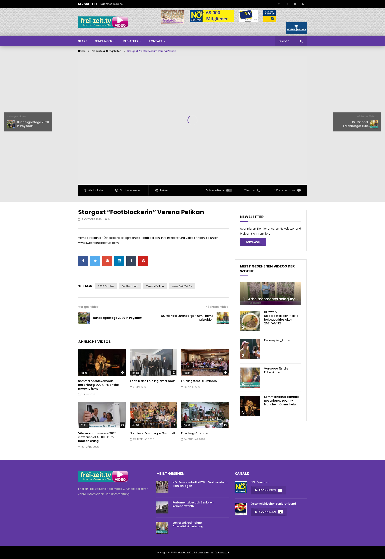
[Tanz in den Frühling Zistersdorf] (153, 362)
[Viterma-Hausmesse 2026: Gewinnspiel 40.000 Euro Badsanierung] (102, 415)
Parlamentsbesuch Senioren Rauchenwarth (193, 504)
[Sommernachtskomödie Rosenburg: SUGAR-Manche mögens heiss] (102, 362)
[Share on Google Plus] (107, 261)
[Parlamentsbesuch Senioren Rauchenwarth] (162, 507)
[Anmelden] (303, 4)
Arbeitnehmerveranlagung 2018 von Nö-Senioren (292, 298)
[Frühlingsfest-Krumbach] (205, 362)
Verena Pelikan (155, 286)
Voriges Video (88, 307)
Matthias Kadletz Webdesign (195, 552)
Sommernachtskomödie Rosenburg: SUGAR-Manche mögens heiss (98, 385)
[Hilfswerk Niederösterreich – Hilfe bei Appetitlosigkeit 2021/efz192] (250, 321)
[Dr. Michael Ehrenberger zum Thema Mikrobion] (223, 318)
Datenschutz (222, 552)
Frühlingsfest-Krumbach (199, 381)
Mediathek (130, 41)
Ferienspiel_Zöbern (278, 340)
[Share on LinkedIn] (119, 261)
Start (82, 41)
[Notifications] (295, 4)
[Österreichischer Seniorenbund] (241, 509)
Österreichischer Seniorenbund (273, 504)
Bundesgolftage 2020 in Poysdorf (117, 318)
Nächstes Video (217, 307)
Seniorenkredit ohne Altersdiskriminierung (187, 525)
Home (82, 51)
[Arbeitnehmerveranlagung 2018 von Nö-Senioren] (270, 293)
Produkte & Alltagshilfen (106, 51)
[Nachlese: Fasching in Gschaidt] (153, 415)
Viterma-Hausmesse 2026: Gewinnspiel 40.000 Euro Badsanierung (97, 437)
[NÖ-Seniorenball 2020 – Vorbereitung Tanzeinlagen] (162, 487)
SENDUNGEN (103, 41)
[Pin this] (143, 261)
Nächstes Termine (111, 4)
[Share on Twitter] (95, 261)
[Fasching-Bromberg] (205, 415)
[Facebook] (279, 4)
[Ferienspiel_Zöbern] (250, 349)
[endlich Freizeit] (103, 22)
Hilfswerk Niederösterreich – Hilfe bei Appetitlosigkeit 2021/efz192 (281, 317)
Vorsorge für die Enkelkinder (276, 370)
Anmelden (253, 241)
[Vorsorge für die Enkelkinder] (250, 378)
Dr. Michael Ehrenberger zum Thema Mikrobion (187, 318)
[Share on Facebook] (83, 261)
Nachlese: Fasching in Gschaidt (152, 433)
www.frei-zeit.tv (182, 286)
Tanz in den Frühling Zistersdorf (152, 381)
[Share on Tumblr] (131, 261)
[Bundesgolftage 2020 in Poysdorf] (84, 318)
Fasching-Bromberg (196, 433)
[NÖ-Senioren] (241, 487)
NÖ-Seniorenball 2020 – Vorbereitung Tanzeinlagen (200, 484)
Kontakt (156, 41)
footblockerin (130, 286)
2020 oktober (106, 286)
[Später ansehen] (287, 4)
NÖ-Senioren (260, 482)
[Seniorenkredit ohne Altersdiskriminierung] (162, 528)
